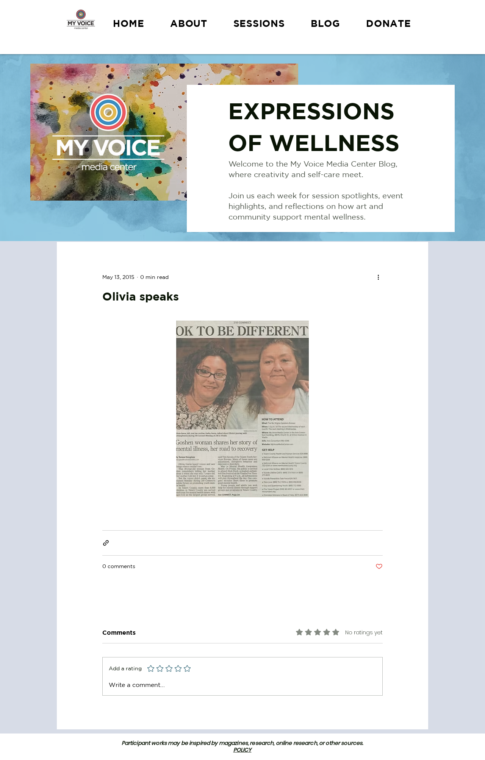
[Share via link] (106, 543)
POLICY (242, 750)
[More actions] (378, 277)
